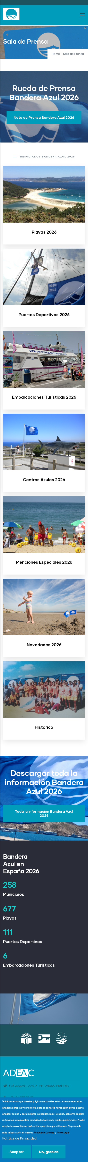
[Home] (11, 14)
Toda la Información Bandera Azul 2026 (44, 813)
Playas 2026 (44, 232)
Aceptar (16, 1152)
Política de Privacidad (19, 1139)
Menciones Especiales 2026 (44, 562)
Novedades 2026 (44, 644)
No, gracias (48, 1152)
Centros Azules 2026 (44, 479)
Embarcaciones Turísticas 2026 (44, 397)
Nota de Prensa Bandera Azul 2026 (44, 117)
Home (56, 54)
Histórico (44, 727)
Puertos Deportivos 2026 (44, 314)
